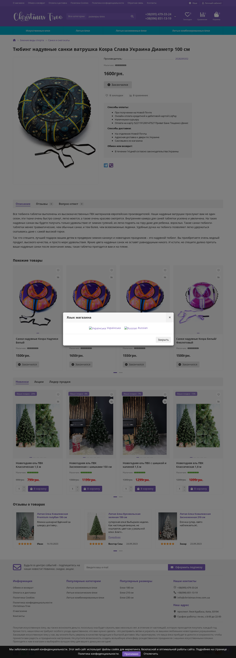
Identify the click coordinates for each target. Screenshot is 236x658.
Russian (142, 328)
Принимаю (131, 654)
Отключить (151, 653)
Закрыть (163, 339)
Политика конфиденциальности (98, 653)
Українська (113, 328)
